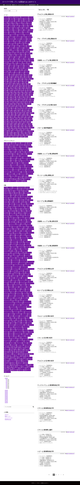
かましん (31, 200)
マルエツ (18, 323)
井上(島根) (25, 82)
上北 (26, 75)
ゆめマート (28, 212)
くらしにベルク (25, 148)
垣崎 (17, 93)
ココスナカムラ (24, 238)
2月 (6, 386)
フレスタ (16, 301)
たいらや (11, 205)
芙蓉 (17, 127)
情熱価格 (16, 179)
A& (5, 143)
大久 (31, 93)
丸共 (13, 78)
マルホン (11, 58)
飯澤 (25, 134)
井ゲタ (20, 82)
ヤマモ (27, 71)
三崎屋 (19, 75)
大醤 (25, 96)
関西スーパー (15, 368)
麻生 (26, 136)
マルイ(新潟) (18, 321)
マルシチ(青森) (7, 55)
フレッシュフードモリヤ (8, 305)
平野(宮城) (29, 104)
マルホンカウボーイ (18, 326)
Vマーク (6, 148)
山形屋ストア (11, 355)
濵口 (30, 118)
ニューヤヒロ (12, 288)
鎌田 (5, 134)
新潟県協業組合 (7, 107)
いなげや (18, 196)
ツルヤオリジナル (29, 166)
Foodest (27, 187)
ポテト (12, 317)
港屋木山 (22, 118)
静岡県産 (21, 134)
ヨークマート (14, 339)
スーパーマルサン (24, 267)
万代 (10, 346)
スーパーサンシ (15, 263)
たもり (25, 205)
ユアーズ (11, 335)
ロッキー (25, 343)
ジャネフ (11, 40)
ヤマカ (30, 64)
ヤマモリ (6, 73)
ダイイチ (20, 276)
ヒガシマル (23, 46)
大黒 (29, 96)
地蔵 (10, 93)
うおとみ (6, 198)
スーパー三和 (7, 270)
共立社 (21, 350)
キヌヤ (13, 234)
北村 (21, 89)
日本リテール (27, 179)
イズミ (28, 220)
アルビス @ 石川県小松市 (45, 361)
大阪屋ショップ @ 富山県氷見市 (47, 221)
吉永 (23, 91)
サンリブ (22, 254)
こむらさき (11, 20)
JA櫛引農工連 (17, 17)
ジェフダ (6, 40)
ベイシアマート (18, 314)
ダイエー (25, 276)
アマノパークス (22, 218)
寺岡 (25, 100)
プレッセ (6, 314)
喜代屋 (5, 93)
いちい (25, 194)
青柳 (16, 134)
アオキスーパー (14, 216)
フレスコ (18, 299)
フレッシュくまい (27, 301)
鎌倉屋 (5, 368)
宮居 (9, 100)
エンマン (31, 26)
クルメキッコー (18, 37)
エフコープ (13, 157)
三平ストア (23, 346)
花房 (20, 127)
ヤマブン (17, 71)
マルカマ (21, 51)
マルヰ (27, 60)
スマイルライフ (7, 166)
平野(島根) (6, 105)
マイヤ (16, 317)
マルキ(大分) (6, 53)
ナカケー (11, 285)
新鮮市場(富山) (14, 357)
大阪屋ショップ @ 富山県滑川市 (47, 60)
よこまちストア (13, 214)
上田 (30, 75)
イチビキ (11, 26)
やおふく (12, 212)
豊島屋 (9, 131)
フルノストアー (7, 299)
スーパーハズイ (27, 265)
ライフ (20, 339)
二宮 (5, 82)
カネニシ (6, 31)
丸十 (16, 78)
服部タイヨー (20, 357)
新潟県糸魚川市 (71, 387)
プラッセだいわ (28, 312)
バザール (28, 290)
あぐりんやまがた (24, 17)
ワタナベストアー (27, 344)
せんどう (6, 205)
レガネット (12, 343)
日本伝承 (24, 107)
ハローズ (28, 288)
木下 (13, 109)
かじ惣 (21, 200)
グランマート (23, 236)
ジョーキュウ (23, 40)
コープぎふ (27, 243)
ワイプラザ (13, 344)
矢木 (18, 122)
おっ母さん (6, 200)
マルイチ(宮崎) (30, 321)
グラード (29, 236)
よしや (18, 214)
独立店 (19, 361)
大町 (21, 96)
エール (5, 229)
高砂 (11, 136)
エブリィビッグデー (8, 227)
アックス (6, 218)
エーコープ (19, 157)
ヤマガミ (12, 66)
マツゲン (14, 319)
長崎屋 (10, 368)
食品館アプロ (20, 370)
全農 (11, 179)
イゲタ (5, 26)
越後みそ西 (31, 131)
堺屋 (28, 93)
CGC (9, 143)
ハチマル (12, 46)
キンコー (11, 37)
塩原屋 (10, 352)
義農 (9, 127)
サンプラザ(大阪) (14, 252)
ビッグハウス (12, 294)
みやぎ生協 (6, 212)
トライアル (23, 168)
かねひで (26, 200)
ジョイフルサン (7, 164)
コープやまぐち (21, 247)
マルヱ (31, 60)
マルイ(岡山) (11, 321)
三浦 (23, 75)
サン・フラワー (7, 256)
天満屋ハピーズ (25, 352)
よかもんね (6, 214)
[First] (49, 475)
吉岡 (13, 91)
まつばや (18, 209)
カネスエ (13, 159)
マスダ (27, 317)
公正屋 (16, 350)
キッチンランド (7, 234)
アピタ (16, 218)
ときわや (26, 20)
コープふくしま (28, 245)
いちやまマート (7, 196)
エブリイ (15, 227)
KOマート (16, 191)
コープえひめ (20, 241)
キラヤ (23, 234)
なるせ (10, 22)
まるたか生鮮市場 (29, 152)
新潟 (25, 105)
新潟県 (67, 387)
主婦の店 (21, 348)
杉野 (13, 111)
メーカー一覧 (8, 4)
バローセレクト (29, 170)
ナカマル (15, 44)
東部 (30, 111)
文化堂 (27, 355)
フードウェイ (7, 308)
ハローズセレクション (8, 170)
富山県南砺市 (72, 203)
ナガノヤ (23, 285)
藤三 (32, 364)
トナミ (5, 44)
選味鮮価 (25, 181)
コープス (13, 161)
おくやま (28, 198)
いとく (13, 196)
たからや (17, 205)
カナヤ (24, 28)
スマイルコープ (28, 164)
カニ (28, 28)
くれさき (6, 20)
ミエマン (11, 62)
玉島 (13, 120)
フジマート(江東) (18, 297)
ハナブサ (17, 46)
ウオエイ (29, 221)
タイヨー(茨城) (27, 274)
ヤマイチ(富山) (13, 64)
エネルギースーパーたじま (15, 225)
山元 (15, 102)
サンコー (19, 250)
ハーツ (18, 290)
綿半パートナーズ (12, 181)
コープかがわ (14, 243)
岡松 (9, 104)
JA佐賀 (30, 143)
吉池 (28, 350)
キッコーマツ (21, 35)
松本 (13, 113)
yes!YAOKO (12, 148)
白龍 (31, 120)
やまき (15, 24)
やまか (16, 212)
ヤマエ (26, 64)
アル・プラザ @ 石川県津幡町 (47, 83)
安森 (17, 98)
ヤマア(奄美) (6, 64)
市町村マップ (14, 4)
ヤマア (29, 62)
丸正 (13, 80)
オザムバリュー (7, 159)
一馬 (11, 75)
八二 (9, 87)
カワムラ (30, 31)
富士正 (20, 100)
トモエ (10, 44)
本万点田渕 (25, 109)
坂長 (13, 93)
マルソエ (19, 55)
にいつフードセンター (20, 207)
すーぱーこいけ (30, 203)
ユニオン (16, 335)
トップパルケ (11, 283)
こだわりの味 (25, 150)
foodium (6, 189)
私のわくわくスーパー (22, 364)
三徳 (20, 177)
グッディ (18, 236)
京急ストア (26, 348)
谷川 (5, 131)
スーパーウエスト (23, 261)
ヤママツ (22, 71)
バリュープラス (22, 170)
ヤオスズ (6, 332)
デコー (28, 42)
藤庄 (18, 129)
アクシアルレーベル (8, 155)
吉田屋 (28, 91)
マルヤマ (17, 60)
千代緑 (25, 89)
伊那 (24, 84)
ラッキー (31, 339)
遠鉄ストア (24, 366)
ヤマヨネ (17, 73)
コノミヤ (30, 238)
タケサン (29, 40)
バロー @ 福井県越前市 (44, 128)
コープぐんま (7, 245)
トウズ (17, 281)
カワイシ (25, 31)
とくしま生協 (7, 207)
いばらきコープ (24, 196)
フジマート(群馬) (25, 297)
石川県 (68, 85)
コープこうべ (24, 159)
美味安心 (19, 181)
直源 (9, 122)
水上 (16, 116)
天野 (9, 98)
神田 (29, 122)
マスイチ (31, 49)
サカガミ (27, 247)
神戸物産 (6, 181)
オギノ (20, 229)
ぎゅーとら (18, 148)
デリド (13, 281)
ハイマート (18, 288)
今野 (15, 84)
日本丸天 (18, 107)
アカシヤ (20, 216)
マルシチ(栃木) (29, 53)
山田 (5, 104)
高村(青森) (6, 136)
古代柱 (30, 89)
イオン (24, 220)
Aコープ (10, 187)
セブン (11, 274)
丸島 (31, 78)
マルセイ (14, 55)
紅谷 (27, 125)
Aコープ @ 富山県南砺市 (45, 201)
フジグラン (10, 297)
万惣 (18, 346)
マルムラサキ (7, 60)
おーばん (16, 200)
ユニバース (21, 335)
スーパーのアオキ (15, 259)
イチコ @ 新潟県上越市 (44, 430)
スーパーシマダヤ (29, 263)
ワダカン (6, 75)
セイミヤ (6, 274)
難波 (13, 134)
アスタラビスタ (16, 155)
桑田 (32, 113)
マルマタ (21, 58)
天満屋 (18, 352)
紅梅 (23, 125)
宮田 (17, 100)
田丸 (23, 120)
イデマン (17, 26)
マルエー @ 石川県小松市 (45, 316)
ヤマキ (16, 66)
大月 (9, 96)
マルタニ (28, 55)
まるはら (6, 24)
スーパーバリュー (7, 267)
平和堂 (23, 355)
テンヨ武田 (22, 42)
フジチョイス (11, 173)
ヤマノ (12, 71)
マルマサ (16, 58)
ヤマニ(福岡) (7, 71)
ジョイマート (14, 164)
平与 (20, 104)
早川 (28, 107)
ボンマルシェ (7, 317)
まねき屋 (23, 209)
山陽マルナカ (17, 355)
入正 (5, 87)
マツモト (19, 319)
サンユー (6, 254)
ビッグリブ (25, 294)
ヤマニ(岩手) (25, 69)
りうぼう (28, 214)
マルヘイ (11, 326)
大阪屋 (14, 352)
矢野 (21, 122)
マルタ (23, 55)
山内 (19, 102)
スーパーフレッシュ (16, 267)
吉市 (16, 91)
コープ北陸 (19, 161)
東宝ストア (12, 359)
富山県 (68, 16)
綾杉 (31, 125)
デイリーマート (22, 279)
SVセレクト (17, 146)
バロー (13, 292)
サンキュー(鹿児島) (7, 250)
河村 (31, 116)
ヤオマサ (31, 332)
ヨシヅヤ (18, 337)
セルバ (21, 274)
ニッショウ (20, 44)
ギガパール (28, 234)
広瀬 (11, 105)
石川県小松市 (72, 107)
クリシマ (13, 236)
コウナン (18, 238)
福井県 (68, 130)
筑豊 (13, 125)
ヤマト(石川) (12, 69)
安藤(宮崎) (22, 98)
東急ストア (18, 359)
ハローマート (12, 290)
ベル (29, 314)
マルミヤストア (19, 175)
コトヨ (24, 37)
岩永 (16, 104)
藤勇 (14, 129)
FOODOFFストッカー (13, 189)
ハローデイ (16, 170)
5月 (6, 383)
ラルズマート (7, 341)
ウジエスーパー (7, 157)
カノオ (20, 31)
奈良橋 (13, 98)
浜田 (9, 118)
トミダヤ (17, 283)
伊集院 (28, 84)
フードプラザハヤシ (16, 310)
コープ (18, 159)
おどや (11, 200)
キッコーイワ (12, 33)
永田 (24, 116)
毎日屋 (5, 361)
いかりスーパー (7, 194)
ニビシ (26, 44)
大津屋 (17, 96)
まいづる (23, 152)
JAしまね (6, 17)
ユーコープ (28, 335)
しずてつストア (18, 203)
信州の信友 (29, 177)
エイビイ (18, 223)
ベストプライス (23, 173)
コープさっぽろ (31, 159)
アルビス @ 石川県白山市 (45, 269)
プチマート (21, 312)
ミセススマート (7, 330)
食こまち (28, 368)
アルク (27, 218)
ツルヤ (17, 42)
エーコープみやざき (27, 157)
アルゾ (32, 218)
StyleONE (11, 146)
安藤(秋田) (27, 98)
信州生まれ (6, 179)
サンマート (29, 252)
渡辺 (18, 118)
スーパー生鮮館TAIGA (15, 272)
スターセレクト (21, 164)
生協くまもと (25, 361)
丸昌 (9, 80)
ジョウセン (16, 40)
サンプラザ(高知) (22, 252)
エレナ (26, 227)
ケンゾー (13, 238)
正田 (12, 116)
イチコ (16, 221)
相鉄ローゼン (7, 364)
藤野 (22, 129)
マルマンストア (26, 326)
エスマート (6, 225)
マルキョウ (13, 175)
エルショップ (20, 227)
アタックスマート (23, 155)
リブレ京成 (6, 343)
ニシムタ (29, 168)
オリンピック (30, 229)
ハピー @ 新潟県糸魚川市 (45, 451)
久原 (24, 80)
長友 (9, 134)
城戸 (21, 93)
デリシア (28, 279)
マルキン (18, 53)
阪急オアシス (22, 368)
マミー (23, 319)
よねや (23, 214)
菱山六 (32, 127)
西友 (5, 366)
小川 (28, 100)
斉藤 (18, 105)
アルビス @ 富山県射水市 (45, 14)
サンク (14, 250)
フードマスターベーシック (26, 310)
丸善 (20, 78)
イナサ (21, 26)
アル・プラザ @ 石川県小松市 (47, 105)
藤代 (10, 129)
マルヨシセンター (19, 328)
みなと (11, 24)
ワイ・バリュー (20, 344)
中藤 (5, 78)
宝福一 (32, 98)
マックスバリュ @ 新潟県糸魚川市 (48, 385)
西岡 (25, 129)
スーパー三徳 (13, 270)
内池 (17, 87)
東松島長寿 (25, 111)
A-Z (5, 187)
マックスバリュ (7, 319)
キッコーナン (7, 35)
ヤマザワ (26, 175)
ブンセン (20, 49)
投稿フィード (7, 416)
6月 (6, 382)
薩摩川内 (6, 129)
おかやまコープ (22, 198)
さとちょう (6, 203)
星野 (5, 109)
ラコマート (25, 339)
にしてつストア (7, 209)
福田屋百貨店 (13, 364)
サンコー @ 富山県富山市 (45, 175)
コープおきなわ (7, 243)
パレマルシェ (18, 292)
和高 (32, 91)
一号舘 (5, 346)
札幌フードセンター (28, 357)
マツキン (6, 51)
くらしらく (6, 150)
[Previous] (51, 475)
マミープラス (7, 175)
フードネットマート (8, 310)
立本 (5, 125)
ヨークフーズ (24, 337)
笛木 (9, 125)
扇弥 (14, 105)
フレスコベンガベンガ (8, 301)
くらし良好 (19, 150)
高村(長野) (30, 134)
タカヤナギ (14, 276)
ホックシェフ (30, 173)
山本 (31, 102)
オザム (25, 229)
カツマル (16, 28)
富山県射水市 (72, 16)
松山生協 (30, 359)
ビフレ (30, 294)
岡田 (13, 104)
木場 (17, 109)
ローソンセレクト (14, 177)
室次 (5, 100)
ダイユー (30, 276)
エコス (23, 223)
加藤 (25, 87)
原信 (25, 350)
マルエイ (13, 323)
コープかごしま (21, 243)
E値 (13, 143)
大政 (5, 96)
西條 (9, 366)
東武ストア (24, 359)
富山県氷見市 (72, 223)
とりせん (18, 152)
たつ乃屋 (21, 20)
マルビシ (6, 58)
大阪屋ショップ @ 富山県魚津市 (47, 153)
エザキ (25, 26)
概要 (4, 4)
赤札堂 (13, 366)
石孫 (25, 122)
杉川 (9, 111)
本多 (30, 109)
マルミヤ (31, 58)
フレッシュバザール (18, 303)
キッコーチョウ (27, 33)
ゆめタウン (21, 212)
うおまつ (11, 198)
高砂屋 (15, 136)
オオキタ (11, 229)
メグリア (13, 330)
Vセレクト (29, 146)
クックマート (7, 236)
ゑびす (25, 24)
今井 (12, 84)
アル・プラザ (12, 220)
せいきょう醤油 (7, 152)
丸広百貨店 (12, 348)
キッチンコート (31, 232)
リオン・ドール (21, 341)
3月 (6, 385)
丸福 (17, 80)
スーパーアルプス (7, 261)
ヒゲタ (29, 46)
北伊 (14, 89)
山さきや (11, 102)
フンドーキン (7, 49)
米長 (16, 125)
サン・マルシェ (14, 256)
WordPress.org (8, 419)
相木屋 (14, 122)
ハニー (23, 288)
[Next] (61, 475)
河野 (5, 118)
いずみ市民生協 (19, 194)
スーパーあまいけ (7, 259)
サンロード (27, 254)
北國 (18, 89)
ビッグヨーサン (19, 294)
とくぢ (31, 20)
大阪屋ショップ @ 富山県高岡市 (47, 245)
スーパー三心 (20, 270)
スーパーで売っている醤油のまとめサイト (19, 2)
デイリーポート (15, 279)
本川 (5, 111)
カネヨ (16, 31)
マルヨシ (22, 60)
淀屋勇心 (13, 118)
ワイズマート (7, 344)
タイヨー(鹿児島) (7, 276)
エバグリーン (23, 225)
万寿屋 (14, 346)
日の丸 (13, 107)
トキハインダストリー (8, 168)
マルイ (11, 51)
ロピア (30, 343)
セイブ (27, 272)
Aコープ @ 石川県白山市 (45, 290)
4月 (6, 384)
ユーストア (6, 337)
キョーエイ (18, 234)
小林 (32, 100)
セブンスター (16, 274)
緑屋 (5, 127)
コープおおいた (27, 241)
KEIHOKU (6, 191)
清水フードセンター (12, 361)
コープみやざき (7, 161)
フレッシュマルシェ (25, 305)
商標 (37, 4)
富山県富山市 (72, 177)
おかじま (16, 198)
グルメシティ (7, 238)
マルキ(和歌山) (27, 51)
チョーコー (12, 42)
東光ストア (6, 359)
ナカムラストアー (17, 285)
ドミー (5, 285)
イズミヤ (6, 221)
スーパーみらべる (23, 259)
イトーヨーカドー (22, 221)
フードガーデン (14, 308)
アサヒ (29, 24)
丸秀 (20, 80)
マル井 (5, 62)
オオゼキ (16, 229)
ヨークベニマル (7, 339)
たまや (21, 205)
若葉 (28, 127)
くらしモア (12, 150)
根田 (29, 113)
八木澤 (13, 87)
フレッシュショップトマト (9, 303)
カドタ (20, 28)
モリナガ (26, 330)
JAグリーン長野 (24, 143)
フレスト (21, 301)
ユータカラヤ (12, 337)
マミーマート (29, 319)
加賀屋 (10, 89)
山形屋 (27, 102)
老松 (13, 127)
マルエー (24, 323)
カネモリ (11, 31)
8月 (6, 379)
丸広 (24, 177)
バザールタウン (7, 292)
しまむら (24, 203)
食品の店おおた (7, 370)
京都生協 (12, 350)
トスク (31, 281)
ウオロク (6, 223)
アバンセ (11, 218)
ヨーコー (27, 73)
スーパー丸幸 (26, 270)
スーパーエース (31, 261)
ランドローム (13, 341)
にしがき (27, 207)
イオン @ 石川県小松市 (44, 338)
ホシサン (25, 49)
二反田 (28, 80)
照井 (5, 120)
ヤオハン (11, 332)
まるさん (24, 22)
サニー (32, 247)
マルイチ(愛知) (7, 323)
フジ (5, 173)
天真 (5, 98)
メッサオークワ (19, 330)
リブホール (27, 341)
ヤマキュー (27, 66)
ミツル (15, 62)
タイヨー (22, 166)
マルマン (26, 58)
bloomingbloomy (21, 187)
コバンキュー (29, 37)
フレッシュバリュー (27, 303)
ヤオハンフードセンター (18, 332)
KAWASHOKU (30, 189)
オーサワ (6, 28)
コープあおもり (7, 241)
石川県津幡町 (72, 85)
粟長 (20, 125)
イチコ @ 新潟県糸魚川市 (45, 408)
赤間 (19, 131)
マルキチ (12, 53)
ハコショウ (6, 46)
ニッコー (6, 288)
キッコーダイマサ (19, 33)
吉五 (9, 91)
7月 (6, 380)
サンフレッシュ (7, 252)
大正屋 (13, 96)
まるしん (29, 22)
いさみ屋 (13, 194)
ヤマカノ (6, 66)
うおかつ (30, 196)
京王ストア (6, 350)
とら (5, 22)
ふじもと (19, 22)
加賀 (5, 89)
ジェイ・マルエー (28, 256)
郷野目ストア (30, 366)
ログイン (7, 414)
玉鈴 (16, 120)
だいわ (13, 152)
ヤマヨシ (12, 73)
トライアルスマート (30, 283)
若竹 (24, 127)
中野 (9, 78)
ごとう (16, 20)
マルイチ (16, 51)
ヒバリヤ (6, 294)
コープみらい (14, 247)
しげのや (12, 203)
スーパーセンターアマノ (8, 265)
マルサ (23, 53)
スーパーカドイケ (7, 263)
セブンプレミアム (15, 166)
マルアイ (6, 321)
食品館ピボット (27, 370)
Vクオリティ (23, 146)
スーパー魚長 (22, 272)
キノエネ (6, 37)
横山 (5, 116)
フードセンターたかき (22, 308)
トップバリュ (17, 168)
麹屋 (22, 136)
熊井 (9, 120)
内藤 (21, 87)
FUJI (19, 189)
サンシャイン (24, 250)
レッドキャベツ (7, 177)
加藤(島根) (29, 87)
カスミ (6, 232)
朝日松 (9, 109)
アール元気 (18, 220)
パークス (25, 292)
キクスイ (6, 33)
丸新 (5, 80)
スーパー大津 (7, 272)
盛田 (5, 122)
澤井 (26, 118)
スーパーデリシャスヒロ (18, 265)
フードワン (16, 312)
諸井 (29, 129)
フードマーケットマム (8, 312)
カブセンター (16, 232)
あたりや (31, 17)
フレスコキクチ (25, 299)
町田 (27, 120)
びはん (14, 22)
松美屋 (18, 113)
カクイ (11, 28)
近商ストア (18, 366)
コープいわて (14, 241)
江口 (27, 116)
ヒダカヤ (30, 292)
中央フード (6, 348)
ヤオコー (31, 330)
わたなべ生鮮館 (7, 216)
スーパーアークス (15, 261)
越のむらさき (25, 131)
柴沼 (22, 113)
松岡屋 (9, 113)
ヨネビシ (22, 73)
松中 (5, 113)
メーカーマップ (21, 4)
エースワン (31, 227)
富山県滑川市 (72, 62)
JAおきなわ (24, 189)
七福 (15, 75)
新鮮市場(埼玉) (7, 357)
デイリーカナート (7, 279)
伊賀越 (20, 84)
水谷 (20, 116)
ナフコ (28, 285)
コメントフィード (8, 417)
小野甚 (5, 102)
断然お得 (21, 179)
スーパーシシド (22, 263)
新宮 (22, 105)
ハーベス (23, 290)
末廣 (21, 109)
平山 (24, 104)
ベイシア (17, 173)
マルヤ (12, 60)
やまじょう (20, 24)
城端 (24, 93)
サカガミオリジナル (26, 161)
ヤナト (24, 62)
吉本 (20, 91)
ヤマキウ (21, 66)
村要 (16, 111)
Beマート (15, 187)
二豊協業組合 (11, 82)
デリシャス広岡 (7, 281)
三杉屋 (28, 346)
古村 (5, 91)
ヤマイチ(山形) (20, 64)
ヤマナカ (6, 335)
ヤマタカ (6, 69)
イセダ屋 (12, 221)
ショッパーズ (21, 256)
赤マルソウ (14, 131)
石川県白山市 (72, 292)
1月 (6, 388)
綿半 (28, 364)
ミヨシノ (20, 62)
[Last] (63, 475)
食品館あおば (14, 370)
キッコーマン (28, 35)
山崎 (23, 102)
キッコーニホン (14, 35)
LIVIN (21, 191)
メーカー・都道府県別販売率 (30, 4)
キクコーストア (24, 232)
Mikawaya (26, 191)
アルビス (6, 220)
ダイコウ (6, 42)
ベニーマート (24, 314)
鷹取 (19, 136)
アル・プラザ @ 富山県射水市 (47, 38)
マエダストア (22, 317)
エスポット (28, 223)
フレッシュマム (17, 305)
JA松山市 (11, 17)
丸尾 (24, 78)
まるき (28, 209)
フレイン (13, 299)
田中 (20, 120)
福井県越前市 (72, 130)
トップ (5, 283)
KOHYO (11, 191)
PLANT (6, 146)
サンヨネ (11, 254)
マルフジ (6, 326)
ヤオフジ (26, 332)
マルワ (25, 328)
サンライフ (16, 254)
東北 (20, 111)
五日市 (16, 82)
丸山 (28, 78)
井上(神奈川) (6, 84)
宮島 (13, 100)
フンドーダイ (14, 49)
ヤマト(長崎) (18, 69)
